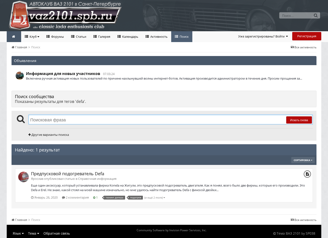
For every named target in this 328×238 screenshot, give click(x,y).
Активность (159, 36)
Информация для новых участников (63, 73)
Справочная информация (97, 178)
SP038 (310, 233)
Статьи (80, 36)
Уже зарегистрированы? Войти (262, 36)
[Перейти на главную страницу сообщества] (14, 36)
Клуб (33, 36)
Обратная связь (56, 233)
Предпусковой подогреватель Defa (67, 173)
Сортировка (302, 160)
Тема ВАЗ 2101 (289, 233)
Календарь (129, 36)
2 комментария (77, 197)
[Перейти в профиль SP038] (20, 76)
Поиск (184, 36)
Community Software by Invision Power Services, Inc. (172, 230)
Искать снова (299, 120)
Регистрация (306, 36)
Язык (17, 233)
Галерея (103, 36)
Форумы (57, 36)
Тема (32, 233)
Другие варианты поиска (50, 134)
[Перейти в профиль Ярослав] (23, 177)
